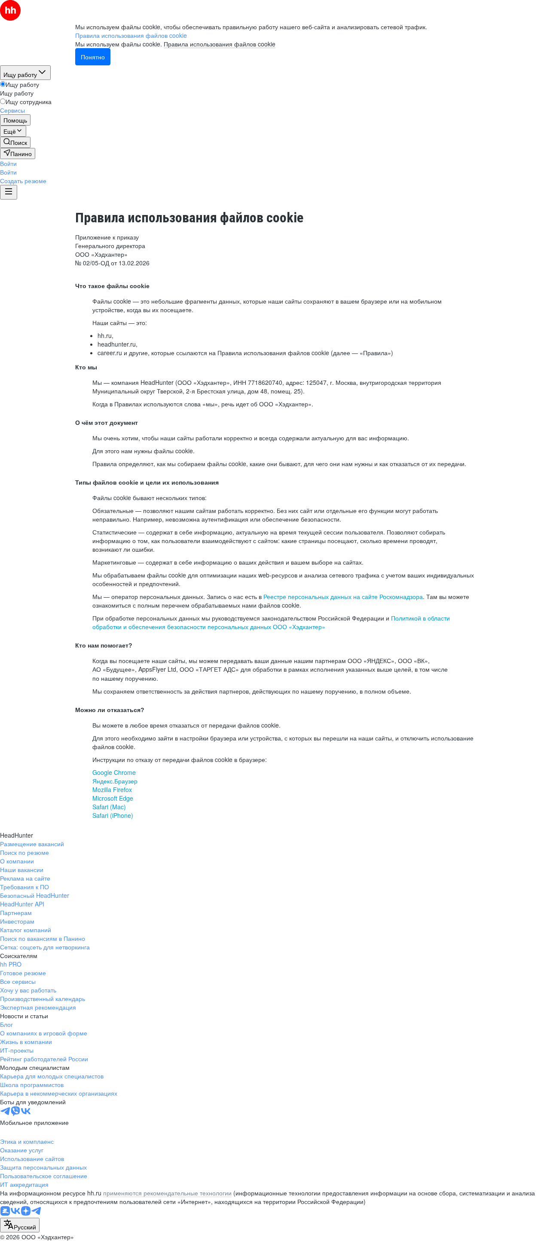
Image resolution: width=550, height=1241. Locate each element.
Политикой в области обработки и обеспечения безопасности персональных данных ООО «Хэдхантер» (271, 622)
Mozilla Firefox (112, 789)
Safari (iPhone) (112, 815)
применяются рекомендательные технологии (167, 1193)
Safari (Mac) (109, 806)
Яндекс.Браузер (115, 781)
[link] (15, 142)
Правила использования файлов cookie (219, 44)
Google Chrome (114, 772)
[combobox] (20, 1225)
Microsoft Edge (112, 798)
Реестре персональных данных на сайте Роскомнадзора (343, 596)
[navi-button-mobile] (8, 192)
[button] (8, 163)
